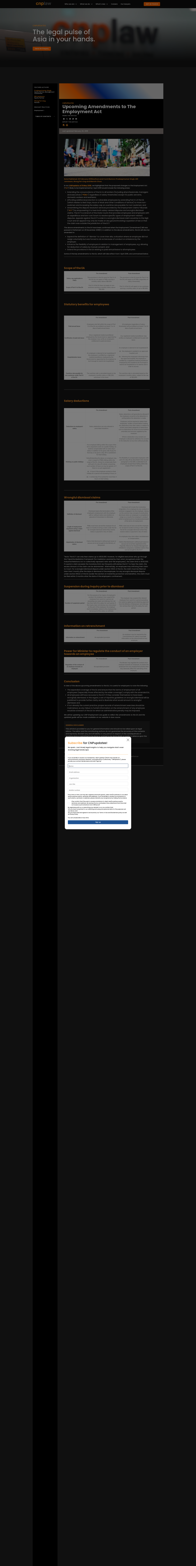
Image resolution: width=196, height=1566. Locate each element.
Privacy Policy (74, 814)
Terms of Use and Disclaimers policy (110, 812)
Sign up (98, 822)
